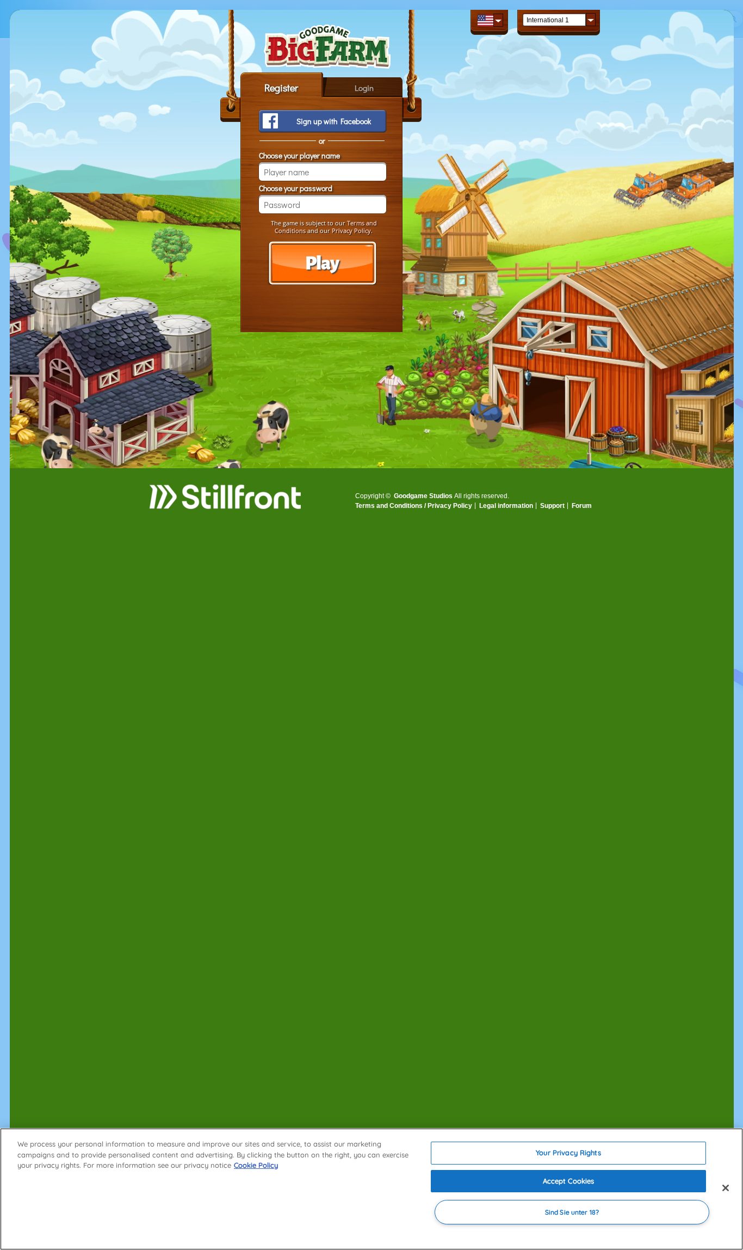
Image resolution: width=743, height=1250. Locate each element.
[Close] (726, 1188)
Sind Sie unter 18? (572, 1212)
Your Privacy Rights (568, 1152)
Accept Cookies (569, 1181)
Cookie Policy (256, 1165)
